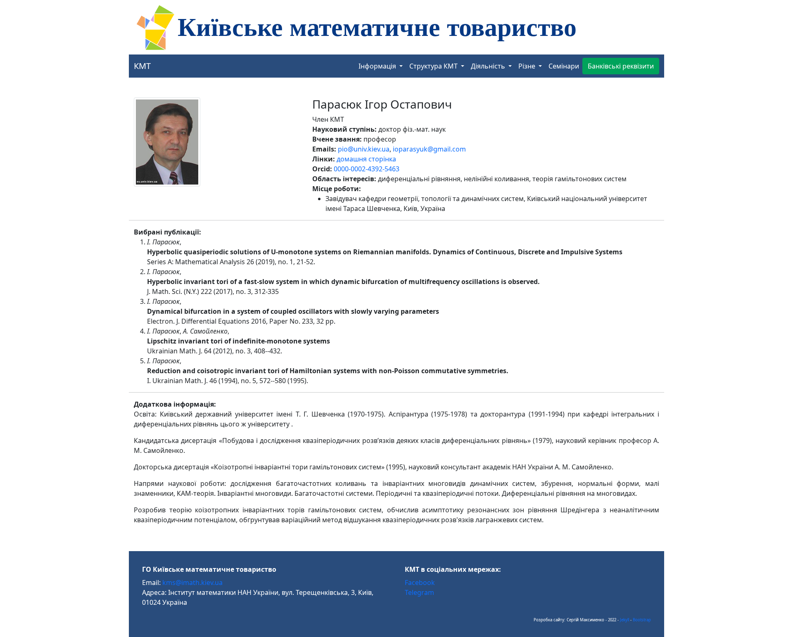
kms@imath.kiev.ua (192, 582)
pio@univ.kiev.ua (363, 149)
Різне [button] (527, 66)
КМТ (142, 65)
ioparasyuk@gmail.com (429, 149)
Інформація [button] (378, 66)
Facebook (420, 582)
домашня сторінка (366, 158)
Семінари (563, 66)
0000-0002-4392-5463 (366, 168)
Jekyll (624, 620)
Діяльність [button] (489, 66)
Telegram (419, 592)
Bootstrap (642, 620)
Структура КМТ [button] (434, 66)
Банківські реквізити (621, 66)
